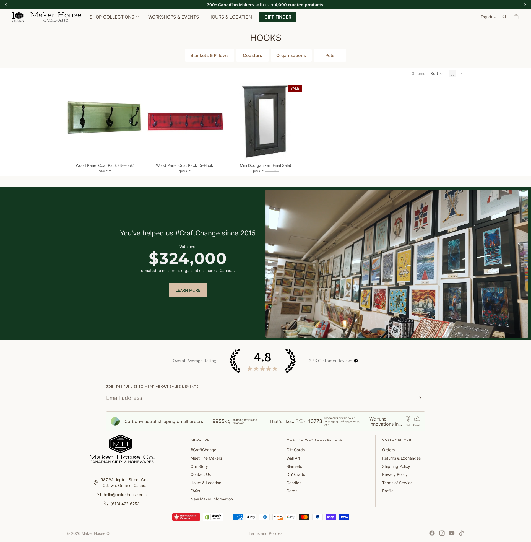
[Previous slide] (74, 121)
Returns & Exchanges (401, 458)
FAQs (195, 490)
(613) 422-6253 (125, 503)
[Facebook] (432, 533)
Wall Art (293, 458)
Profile (388, 490)
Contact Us (201, 474)
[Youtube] (451, 533)
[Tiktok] (461, 533)
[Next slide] (135, 121)
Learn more (188, 290)
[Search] (504, 17)
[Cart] (516, 17)
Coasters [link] (252, 55)
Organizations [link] (291, 55)
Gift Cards (296, 449)
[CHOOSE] (135, 151)
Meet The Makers (206, 458)
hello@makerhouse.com (125, 494)
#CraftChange (203, 449)
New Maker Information (212, 499)
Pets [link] (330, 55)
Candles (294, 482)
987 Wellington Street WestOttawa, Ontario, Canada (125, 482)
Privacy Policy (395, 474)
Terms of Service (397, 482)
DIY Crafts (296, 474)
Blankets (294, 466)
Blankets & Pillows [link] (210, 55)
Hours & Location (206, 482)
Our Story (199, 466)
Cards (292, 490)
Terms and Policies (265, 533)
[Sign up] (419, 398)
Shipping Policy (396, 466)
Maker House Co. (97, 533)
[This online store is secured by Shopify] (213, 517)
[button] (437, 74)
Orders (388, 449)
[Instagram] (442, 533)
